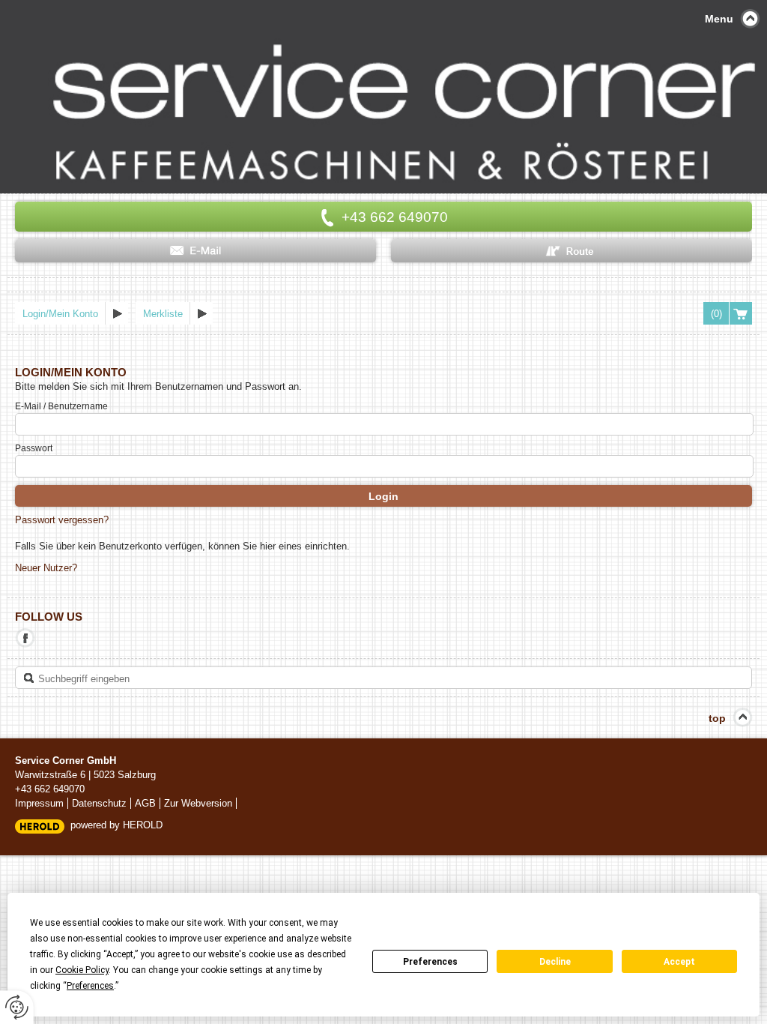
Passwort (33, 448)
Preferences (430, 962)
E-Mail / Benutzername (61, 406)
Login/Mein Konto (60, 313)
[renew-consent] (17, 1007)
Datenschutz (99, 803)
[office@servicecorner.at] (195, 250)
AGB (145, 803)
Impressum (39, 803)
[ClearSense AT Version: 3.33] (39, 826)
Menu (719, 19)
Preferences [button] (90, 986)
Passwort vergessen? (62, 519)
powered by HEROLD (116, 825)
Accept (679, 962)
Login (383, 496)
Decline (555, 962)
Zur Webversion (198, 803)
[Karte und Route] (571, 250)
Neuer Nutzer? (46, 567)
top (717, 718)
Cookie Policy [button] (82, 970)
